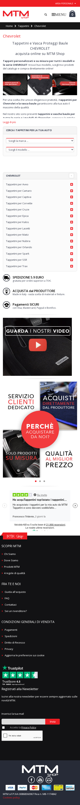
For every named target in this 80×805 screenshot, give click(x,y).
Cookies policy (11, 797)
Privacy (9, 649)
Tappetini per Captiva (18, 197)
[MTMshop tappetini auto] (16, 14)
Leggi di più (9, 122)
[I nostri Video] (37, 319)
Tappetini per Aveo (17, 184)
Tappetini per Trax (17, 266)
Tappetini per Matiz (17, 234)
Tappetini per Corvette (19, 203)
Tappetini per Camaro (19, 190)
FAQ (7, 598)
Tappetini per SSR (16, 259)
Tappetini (23, 26)
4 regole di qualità (14, 573)
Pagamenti (11, 630)
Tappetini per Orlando (19, 247)
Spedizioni (11, 636)
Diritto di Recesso (15, 642)
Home (9, 26)
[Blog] (48, 779)
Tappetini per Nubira (18, 241)
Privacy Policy (28, 727)
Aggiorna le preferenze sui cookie (24, 655)
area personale (64, 3)
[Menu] (59, 14)
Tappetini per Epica (17, 216)
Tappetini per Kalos (17, 222)
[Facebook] (31, 779)
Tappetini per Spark (17, 253)
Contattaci (11, 604)
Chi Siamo (10, 554)
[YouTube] (40, 779)
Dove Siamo (11, 560)
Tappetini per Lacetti (18, 228)
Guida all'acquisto (15, 592)
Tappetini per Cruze (17, 209)
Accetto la (23, 727)
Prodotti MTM (12, 566)
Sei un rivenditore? (16, 611)
